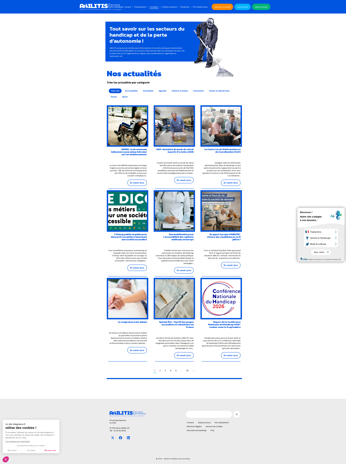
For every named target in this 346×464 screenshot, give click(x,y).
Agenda (162, 91)
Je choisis (31, 450)
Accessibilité (131, 91)
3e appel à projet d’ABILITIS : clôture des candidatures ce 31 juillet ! (224, 237)
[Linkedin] (128, 438)
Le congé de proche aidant (132, 322)
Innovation (198, 91)
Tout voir (115, 91)
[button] (5, 459)
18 (187, 370)
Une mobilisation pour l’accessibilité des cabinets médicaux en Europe (178, 237)
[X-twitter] (112, 438)
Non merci (12, 450)
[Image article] (127, 126)
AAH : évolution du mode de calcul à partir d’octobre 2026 (175, 150)
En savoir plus (137, 182)
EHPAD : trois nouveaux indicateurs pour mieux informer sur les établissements (129, 152)
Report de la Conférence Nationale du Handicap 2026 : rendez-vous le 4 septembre (224, 324)
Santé (114, 97)
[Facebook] (120, 438)
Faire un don (242, 6)
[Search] (236, 414)
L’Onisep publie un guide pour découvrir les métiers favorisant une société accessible (129, 237)
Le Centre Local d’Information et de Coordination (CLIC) (222, 150)
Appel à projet (261, 6)
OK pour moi (50, 450)
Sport (125, 97)
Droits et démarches (219, 91)
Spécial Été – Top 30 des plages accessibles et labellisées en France (176, 324)
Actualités (148, 91)
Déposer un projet (222, 6)
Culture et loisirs (180, 91)
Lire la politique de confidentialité (17, 442)
